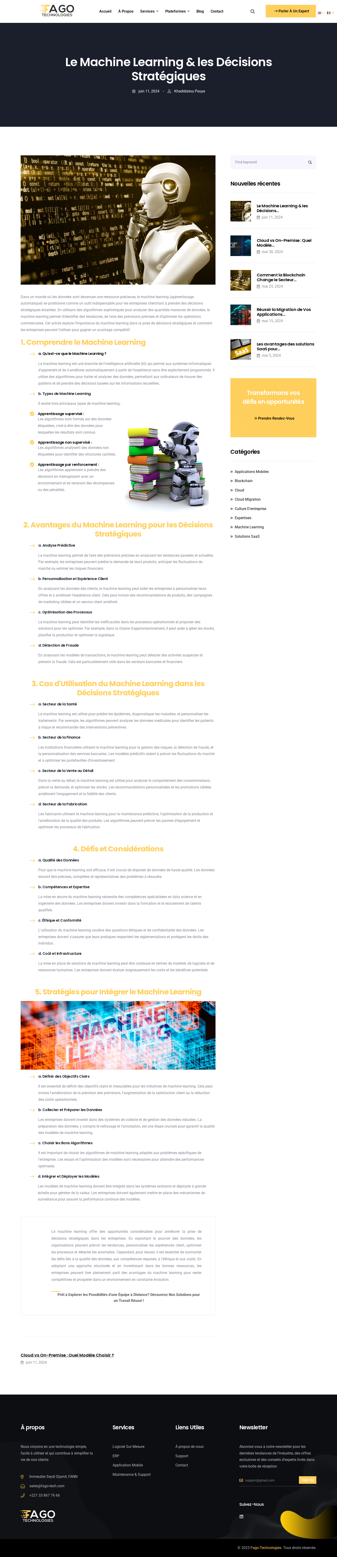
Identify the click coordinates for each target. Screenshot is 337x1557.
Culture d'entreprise (250, 509)
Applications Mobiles (252, 472)
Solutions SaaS (247, 536)
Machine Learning (249, 527)
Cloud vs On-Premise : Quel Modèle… (284, 243)
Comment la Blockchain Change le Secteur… (281, 277)
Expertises (243, 518)
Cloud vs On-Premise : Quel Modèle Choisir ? (67, 1355)
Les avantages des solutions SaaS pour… (285, 346)
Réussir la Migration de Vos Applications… (284, 312)
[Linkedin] (241, 1516)
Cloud (239, 490)
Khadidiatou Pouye (189, 91)
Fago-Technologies (266, 1548)
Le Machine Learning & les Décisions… (282, 208)
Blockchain (244, 481)
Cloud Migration (248, 499)
